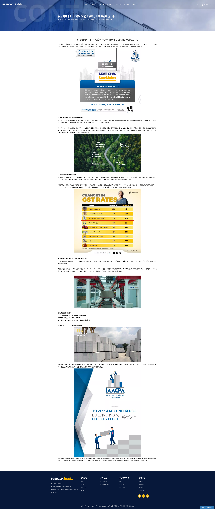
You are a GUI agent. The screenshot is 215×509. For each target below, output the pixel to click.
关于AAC (101, 4)
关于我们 (93, 4)
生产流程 (121, 484)
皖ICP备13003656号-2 (105, 506)
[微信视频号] (143, 496)
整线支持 (118, 4)
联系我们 (135, 4)
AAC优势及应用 (104, 484)
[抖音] (147, 496)
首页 (86, 4)
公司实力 (141, 481)
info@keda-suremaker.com (62, 487)
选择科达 (141, 487)
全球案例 (141, 484)
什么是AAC (103, 481)
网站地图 (125, 506)
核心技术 (121, 481)
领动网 (120, 506)
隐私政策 (131, 506)
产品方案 (110, 4)
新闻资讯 (127, 4)
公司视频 (141, 490)
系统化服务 (122, 487)
